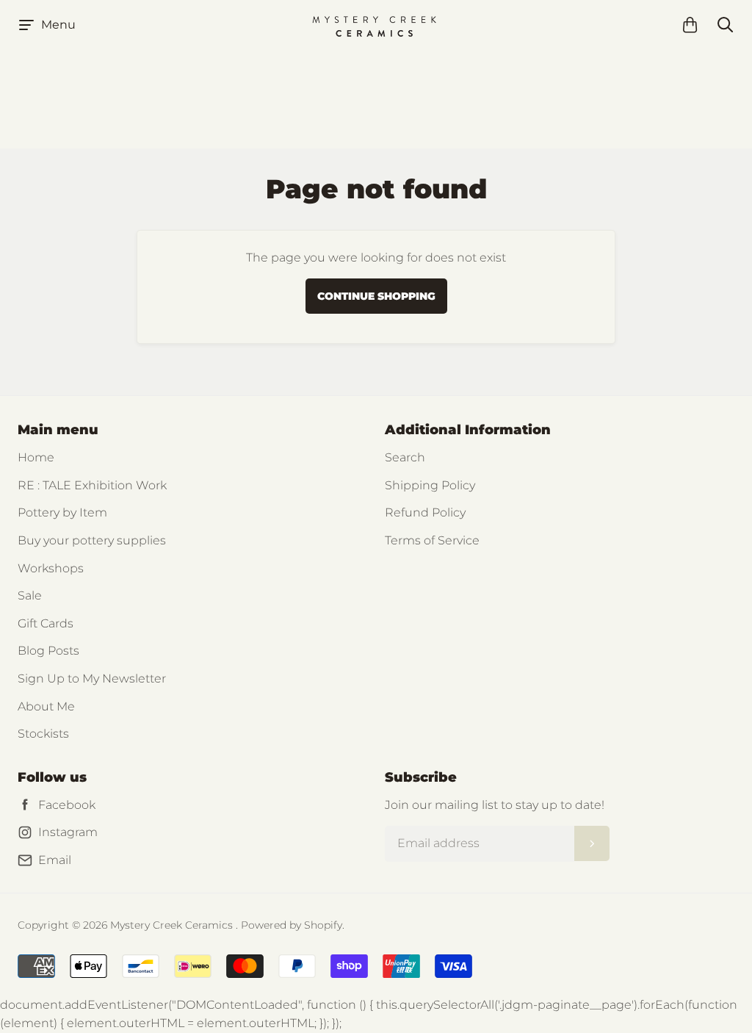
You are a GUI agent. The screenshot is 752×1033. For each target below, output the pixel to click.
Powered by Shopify (291, 925)
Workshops (51, 568)
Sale (30, 595)
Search (405, 457)
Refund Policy (425, 512)
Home (36, 457)
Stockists (43, 734)
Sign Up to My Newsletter (92, 678)
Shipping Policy (430, 485)
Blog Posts (48, 651)
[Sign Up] (592, 843)
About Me (46, 706)
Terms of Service (432, 540)
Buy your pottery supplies (92, 540)
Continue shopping (376, 296)
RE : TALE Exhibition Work (92, 485)
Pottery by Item (62, 512)
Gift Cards (45, 623)
